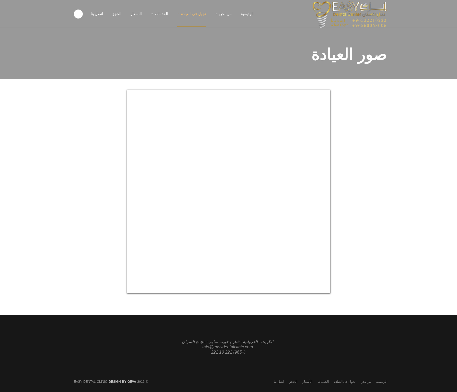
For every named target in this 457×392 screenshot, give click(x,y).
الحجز (293, 382)
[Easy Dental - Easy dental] (350, 13)
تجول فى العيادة (344, 382)
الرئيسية (381, 382)
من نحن (366, 382)
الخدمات (323, 382)
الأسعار (307, 382)
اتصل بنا (279, 382)
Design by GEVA (122, 382)
